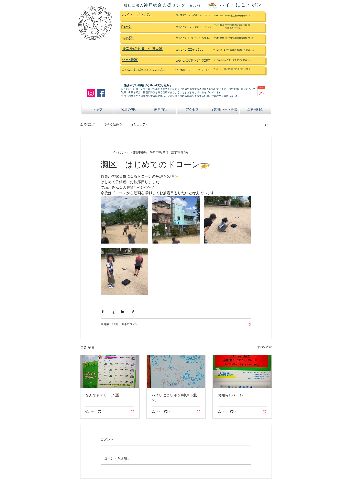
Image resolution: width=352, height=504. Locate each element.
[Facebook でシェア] (102, 312)
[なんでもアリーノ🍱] (109, 371)
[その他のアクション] (248, 152)
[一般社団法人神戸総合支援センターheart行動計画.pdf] (261, 91)
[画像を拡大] (124, 220)
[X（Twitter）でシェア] (112, 312)
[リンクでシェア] (132, 312)
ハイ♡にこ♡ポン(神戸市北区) (174, 398)
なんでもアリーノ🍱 (102, 395)
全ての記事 (88, 124)
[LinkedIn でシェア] (122, 312)
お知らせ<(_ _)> (230, 395)
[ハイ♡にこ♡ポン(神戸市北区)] (176, 371)
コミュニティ (139, 124)
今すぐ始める (113, 124)
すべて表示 (264, 347)
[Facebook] (101, 93)
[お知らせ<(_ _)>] (242, 371)
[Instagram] (91, 93)
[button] (266, 124)
